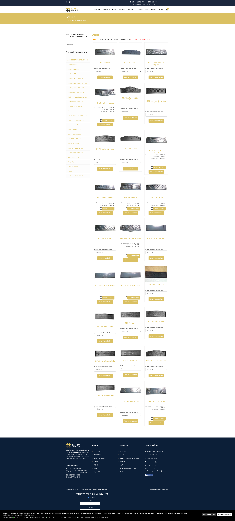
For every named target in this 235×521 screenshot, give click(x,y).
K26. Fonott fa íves (156, 322)
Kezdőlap (97, 9)
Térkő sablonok (72, 125)
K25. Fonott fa (131, 323)
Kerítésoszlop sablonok (75, 92)
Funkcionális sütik (38, 517)
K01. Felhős (105, 63)
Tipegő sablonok (73, 143)
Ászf (121, 465)
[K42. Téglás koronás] (156, 390)
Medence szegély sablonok (77, 97)
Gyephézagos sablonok (75, 120)
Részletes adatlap (105, 77)
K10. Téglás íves (130, 149)
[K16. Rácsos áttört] (156, 186)
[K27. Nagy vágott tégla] (105, 353)
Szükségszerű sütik (21, 517)
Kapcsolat (153, 9)
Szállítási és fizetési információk (130, 458)
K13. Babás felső (130, 197)
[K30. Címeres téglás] (105, 387)
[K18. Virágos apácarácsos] (130, 227)
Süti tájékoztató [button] (8, 515)
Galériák (139, 9)
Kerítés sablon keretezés (76, 74)
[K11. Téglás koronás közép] (156, 139)
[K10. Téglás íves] (130, 139)
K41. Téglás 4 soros (130, 401)
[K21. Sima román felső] (130, 274)
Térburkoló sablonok (74, 106)
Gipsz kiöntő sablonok (75, 148)
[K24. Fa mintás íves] (105, 316)
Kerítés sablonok (73, 69)
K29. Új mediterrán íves (156, 361)
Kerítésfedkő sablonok (75, 102)
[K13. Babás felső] (130, 186)
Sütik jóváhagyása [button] (224, 514)
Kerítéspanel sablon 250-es (77, 78)
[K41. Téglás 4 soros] (130, 390)
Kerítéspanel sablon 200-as (77, 83)
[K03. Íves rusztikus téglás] (156, 52)
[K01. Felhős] (105, 52)
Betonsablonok (72, 65)
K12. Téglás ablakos (105, 197)
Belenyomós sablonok (75, 153)
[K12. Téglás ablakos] (105, 186)
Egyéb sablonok (73, 157)
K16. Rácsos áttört (156, 197)
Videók (96, 465)
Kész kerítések (72, 166)
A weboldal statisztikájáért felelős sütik (61, 517)
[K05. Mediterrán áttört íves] (130, 90)
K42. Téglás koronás (156, 401)
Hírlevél (92, 497)
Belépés (122, 461)
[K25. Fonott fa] (130, 314)
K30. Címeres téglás (105, 395)
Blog (146, 9)
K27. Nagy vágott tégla (105, 361)
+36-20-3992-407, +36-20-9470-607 (144, 2)
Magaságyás (71, 162)
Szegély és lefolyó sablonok (77, 115)
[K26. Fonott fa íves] (156, 313)
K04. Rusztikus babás (105, 103)
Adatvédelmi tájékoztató (128, 468)
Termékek (105, 9)
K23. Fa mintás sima (156, 285)
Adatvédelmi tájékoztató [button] (24, 515)
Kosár (121, 472)
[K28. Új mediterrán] (130, 352)
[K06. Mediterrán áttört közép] (156, 91)
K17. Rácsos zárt (105, 238)
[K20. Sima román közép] (105, 274)
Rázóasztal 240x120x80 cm (76, 176)
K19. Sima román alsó (156, 238)
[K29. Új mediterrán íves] (156, 353)
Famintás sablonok (74, 129)
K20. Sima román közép (105, 286)
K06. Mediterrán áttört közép (156, 102)
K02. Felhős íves (130, 63)
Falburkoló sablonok (74, 134)
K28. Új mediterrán (131, 360)
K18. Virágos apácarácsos (130, 238)
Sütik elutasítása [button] (209, 514)
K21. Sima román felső (130, 286)
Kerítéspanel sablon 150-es (76, 88)
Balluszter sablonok (74, 139)
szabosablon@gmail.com (145, 4)
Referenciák (121, 9)
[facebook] (66, 2)
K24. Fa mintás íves (105, 326)
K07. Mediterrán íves (105, 149)
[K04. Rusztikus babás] (105, 92)
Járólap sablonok (73, 111)
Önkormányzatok (99, 458)
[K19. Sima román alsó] (156, 227)
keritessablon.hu (87, 490)
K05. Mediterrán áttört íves (130, 99)
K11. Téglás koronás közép (156, 151)
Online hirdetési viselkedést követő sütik (93, 517)
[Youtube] (69, 2)
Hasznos (131, 9)
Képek (96, 461)
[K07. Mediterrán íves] (105, 139)
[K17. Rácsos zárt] (105, 227)
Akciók (113, 9)
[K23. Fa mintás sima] (156, 274)
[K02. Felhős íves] (130, 52)
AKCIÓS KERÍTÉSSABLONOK (77, 60)
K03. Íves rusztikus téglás (156, 64)
